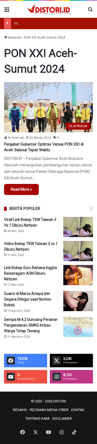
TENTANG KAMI (37, 418)
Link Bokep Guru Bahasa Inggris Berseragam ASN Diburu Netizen (30, 273)
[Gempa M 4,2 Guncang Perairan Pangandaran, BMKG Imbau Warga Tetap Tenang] (78, 327)
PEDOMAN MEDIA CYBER (49, 410)
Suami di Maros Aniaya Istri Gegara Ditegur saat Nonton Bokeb (27, 299)
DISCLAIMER (62, 418)
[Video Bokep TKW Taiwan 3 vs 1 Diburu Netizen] (78, 251)
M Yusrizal (16, 138)
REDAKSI (20, 410)
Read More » (21, 189)
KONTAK (77, 410)
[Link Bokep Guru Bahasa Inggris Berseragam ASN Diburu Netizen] (78, 275)
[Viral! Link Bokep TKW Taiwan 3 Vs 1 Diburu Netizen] (78, 227)
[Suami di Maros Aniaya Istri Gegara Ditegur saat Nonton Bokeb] (78, 301)
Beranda (14, 37)
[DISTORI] (48, 9)
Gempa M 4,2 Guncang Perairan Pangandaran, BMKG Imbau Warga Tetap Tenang (31, 325)
